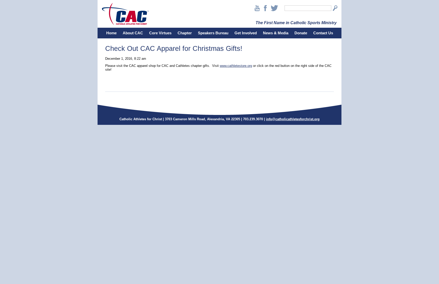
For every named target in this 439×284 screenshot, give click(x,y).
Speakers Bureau (213, 33)
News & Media (275, 33)
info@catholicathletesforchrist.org (293, 119)
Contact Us (323, 33)
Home (111, 33)
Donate (300, 33)
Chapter (185, 33)
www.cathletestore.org (236, 66)
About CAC (133, 33)
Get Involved (245, 33)
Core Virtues (160, 33)
